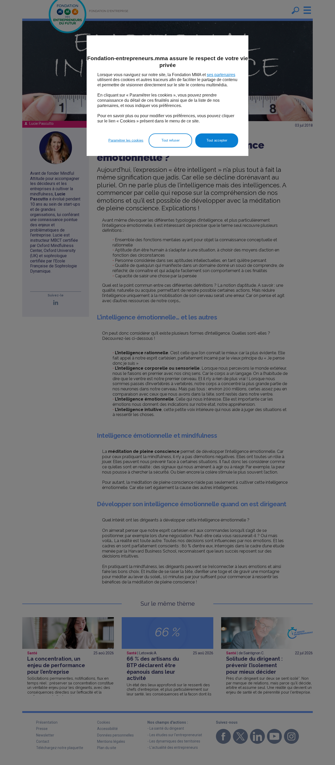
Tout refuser (170, 140)
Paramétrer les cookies (125, 140)
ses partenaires (221, 74)
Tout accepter (216, 140)
